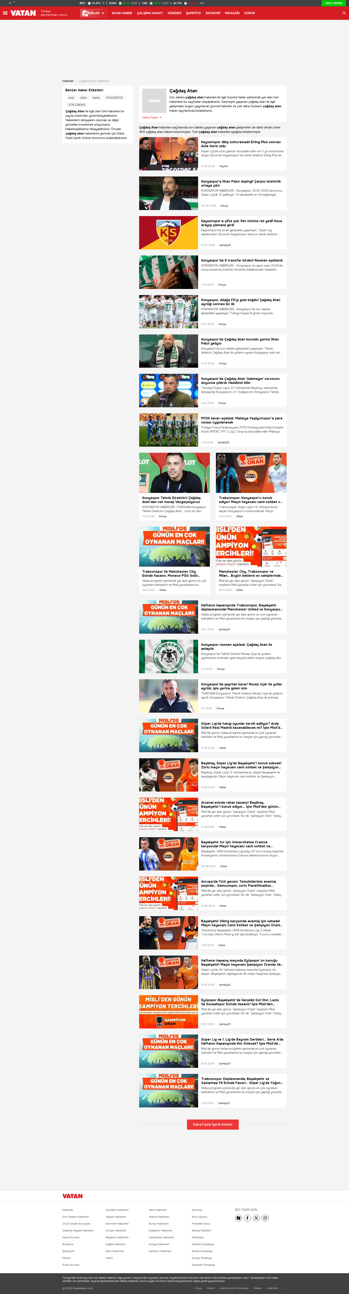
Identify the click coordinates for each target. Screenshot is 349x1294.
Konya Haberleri (159, 1244)
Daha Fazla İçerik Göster (213, 1124)
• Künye (197, 1288)
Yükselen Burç (201, 1223)
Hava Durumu (71, 1237)
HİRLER (91, 13)
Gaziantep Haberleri (161, 1237)
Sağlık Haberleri (116, 1244)
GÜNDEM (174, 13)
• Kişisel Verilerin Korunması (234, 1288)
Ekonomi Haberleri (117, 1223)
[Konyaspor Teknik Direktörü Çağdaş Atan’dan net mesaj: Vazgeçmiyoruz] (174, 473)
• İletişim (210, 1288)
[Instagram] (265, 1218)
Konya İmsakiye (202, 1258)
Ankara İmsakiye (202, 1251)
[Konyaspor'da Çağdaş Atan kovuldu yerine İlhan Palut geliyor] (168, 351)
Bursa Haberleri (159, 1223)
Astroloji (197, 1210)
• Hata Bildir (272, 1288)
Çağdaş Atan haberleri (94, 81)
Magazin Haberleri (117, 1237)
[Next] (238, 1218)
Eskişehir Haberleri (160, 1230)
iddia (83, 98)
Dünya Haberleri (116, 1230)
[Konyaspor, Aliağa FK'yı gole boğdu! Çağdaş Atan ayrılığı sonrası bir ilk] (168, 311)
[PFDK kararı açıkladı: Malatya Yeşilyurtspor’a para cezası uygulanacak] (168, 430)
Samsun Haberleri (160, 1251)
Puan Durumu (71, 1265)
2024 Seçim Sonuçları (76, 1223)
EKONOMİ (213, 13)
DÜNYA (249, 13)
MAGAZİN (232, 13)
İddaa (239, 516)
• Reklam (257, 1288)
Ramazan (198, 1237)
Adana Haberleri (159, 1216)
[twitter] (256, 1218)
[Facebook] (247, 1218)
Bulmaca (67, 1244)
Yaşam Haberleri (116, 1216)
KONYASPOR (114, 98)
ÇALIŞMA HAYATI (150, 13)
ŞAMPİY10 (193, 13)
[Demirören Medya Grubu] (278, 1196)
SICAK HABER (122, 13)
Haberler (68, 81)
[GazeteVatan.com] (72, 1196)
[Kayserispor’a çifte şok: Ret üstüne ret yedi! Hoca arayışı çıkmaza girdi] (168, 232)
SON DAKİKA (76, 105)
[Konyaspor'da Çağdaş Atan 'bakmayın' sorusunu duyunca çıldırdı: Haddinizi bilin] (168, 390)
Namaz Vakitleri (201, 1230)
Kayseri (224, 166)
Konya (224, 205)
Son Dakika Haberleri (75, 1216)
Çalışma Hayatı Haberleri (78, 1230)
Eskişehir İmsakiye (203, 1265)
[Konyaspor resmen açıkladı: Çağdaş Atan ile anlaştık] (168, 656)
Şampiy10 (225, 245)
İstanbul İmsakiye (203, 1244)
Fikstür (66, 1258)
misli (71, 98)
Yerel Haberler (158, 1210)
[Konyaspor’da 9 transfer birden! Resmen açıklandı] (168, 272)
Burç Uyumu (199, 1216)
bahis (96, 98)
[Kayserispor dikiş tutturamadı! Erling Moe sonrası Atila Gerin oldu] (168, 153)
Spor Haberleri (115, 1251)
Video (109, 1258)
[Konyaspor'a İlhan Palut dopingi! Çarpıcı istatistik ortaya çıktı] (168, 193)
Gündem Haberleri (117, 1210)
